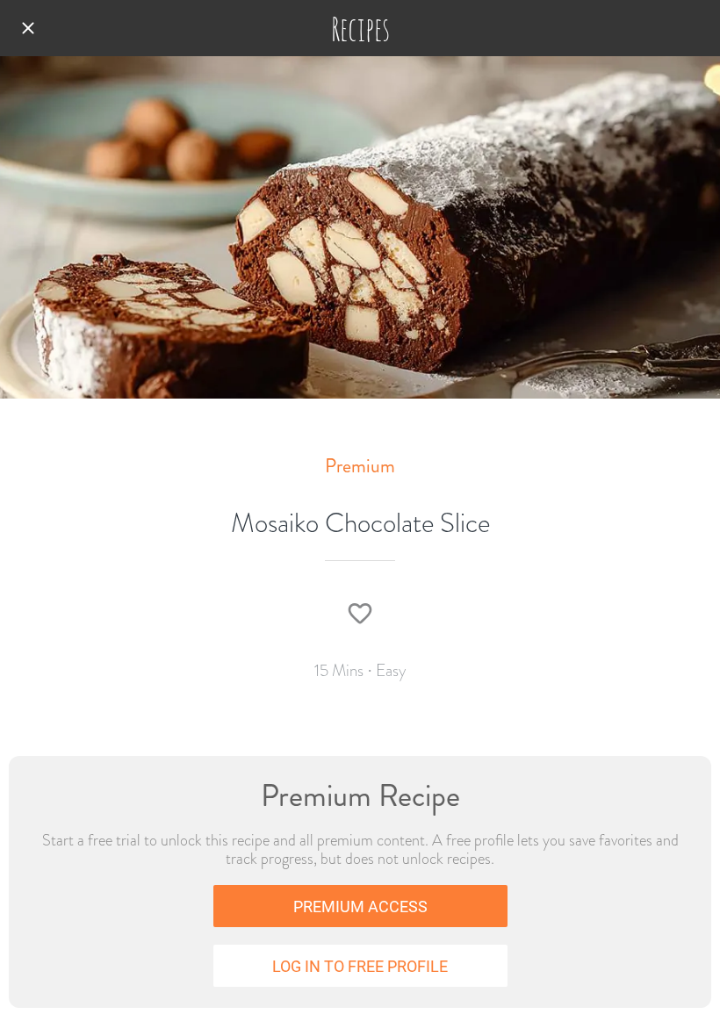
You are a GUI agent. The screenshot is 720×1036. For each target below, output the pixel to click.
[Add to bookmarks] (360, 614)
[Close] (28, 28)
